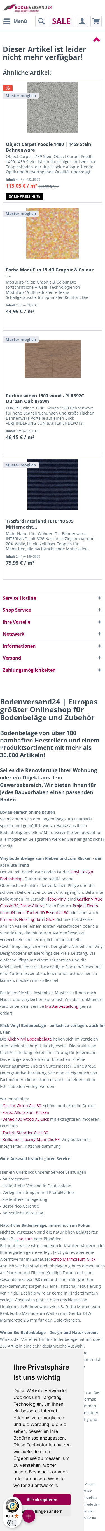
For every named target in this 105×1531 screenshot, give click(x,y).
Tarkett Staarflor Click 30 (25, 1132)
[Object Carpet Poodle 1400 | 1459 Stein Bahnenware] (52, 107)
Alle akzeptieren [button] (42, 1499)
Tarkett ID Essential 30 (47, 912)
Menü (20, 21)
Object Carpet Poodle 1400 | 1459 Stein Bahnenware (48, 147)
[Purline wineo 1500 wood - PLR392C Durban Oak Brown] (52, 359)
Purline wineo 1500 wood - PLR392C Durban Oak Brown (45, 398)
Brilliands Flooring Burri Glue (27, 919)
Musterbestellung (61, 1006)
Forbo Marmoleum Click (73, 1259)
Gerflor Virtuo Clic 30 (22, 1105)
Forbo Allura (31, 905)
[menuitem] (15, 21)
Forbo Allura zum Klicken (26, 1112)
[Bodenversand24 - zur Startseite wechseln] (28, 8)
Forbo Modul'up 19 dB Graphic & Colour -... (50, 272)
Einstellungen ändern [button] (42, 1511)
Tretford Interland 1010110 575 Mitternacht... (40, 524)
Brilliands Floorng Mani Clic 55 (31, 1139)
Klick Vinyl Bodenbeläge (29, 1039)
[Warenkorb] (96, 21)
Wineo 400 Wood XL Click (26, 1119)
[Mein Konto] (82, 21)
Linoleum (24, 1238)
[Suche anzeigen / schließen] (40, 21)
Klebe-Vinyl (56, 899)
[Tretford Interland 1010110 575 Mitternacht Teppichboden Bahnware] (52, 484)
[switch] (12, 1523)
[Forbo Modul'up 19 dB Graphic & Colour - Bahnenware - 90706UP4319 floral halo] (52, 233)
